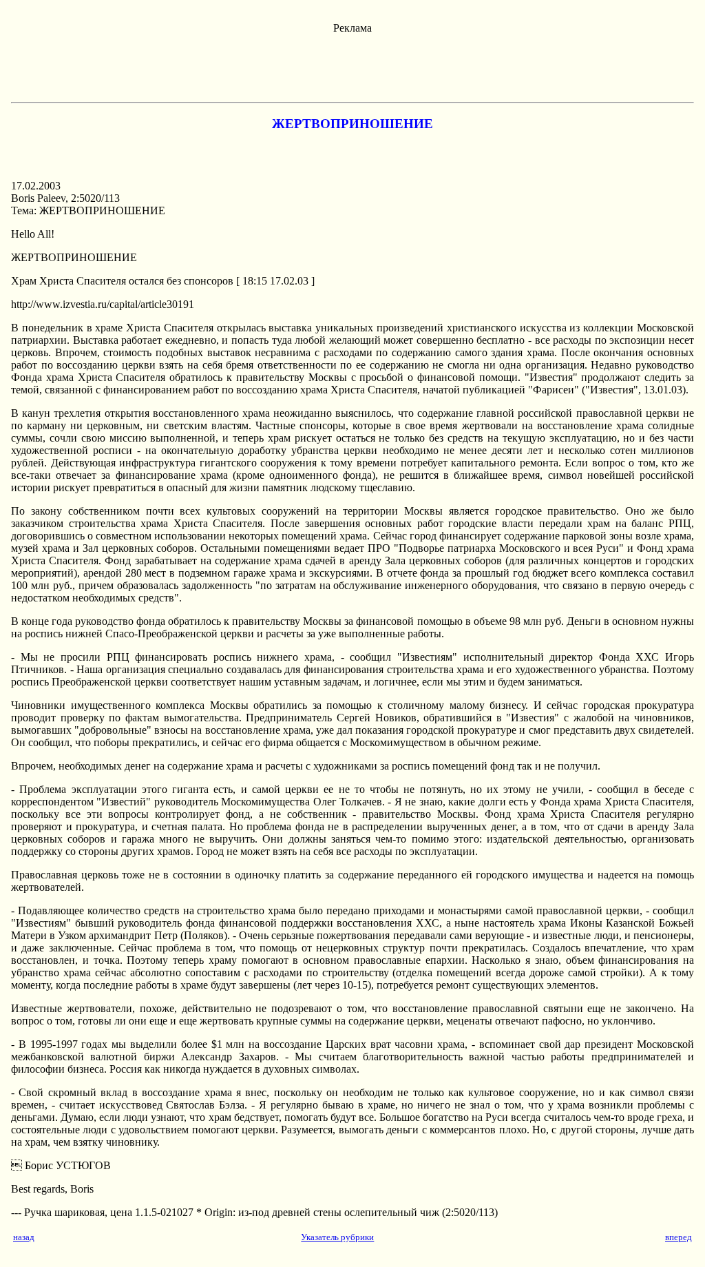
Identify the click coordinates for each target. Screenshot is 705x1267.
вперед (678, 1237)
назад (23, 1237)
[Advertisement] (352, 65)
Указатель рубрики (337, 1237)
